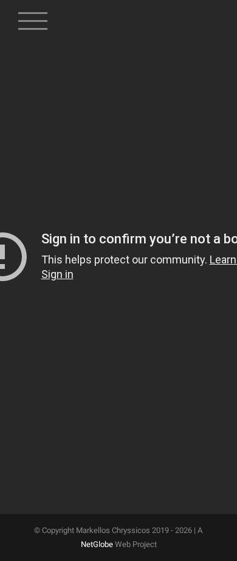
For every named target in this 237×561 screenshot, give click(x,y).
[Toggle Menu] (33, 15)
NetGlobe (97, 544)
